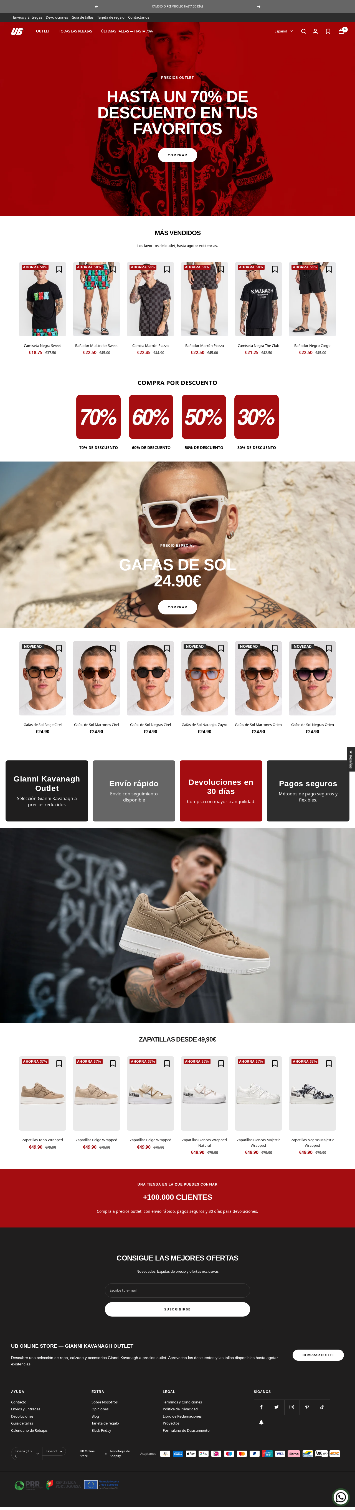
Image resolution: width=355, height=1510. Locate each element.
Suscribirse (177, 1309)
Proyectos (171, 1423)
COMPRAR (177, 155)
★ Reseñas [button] (350, 759)
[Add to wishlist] (59, 269)
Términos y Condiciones (182, 1402)
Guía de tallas (82, 17)
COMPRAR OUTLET (318, 1355)
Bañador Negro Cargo (312, 345)
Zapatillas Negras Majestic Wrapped (312, 1142)
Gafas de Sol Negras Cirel (150, 724)
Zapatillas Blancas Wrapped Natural (204, 1142)
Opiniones (100, 1408)
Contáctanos (138, 17)
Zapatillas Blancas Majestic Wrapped (258, 1142)
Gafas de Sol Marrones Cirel (96, 724)
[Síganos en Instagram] (292, 1407)
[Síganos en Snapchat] (261, 1422)
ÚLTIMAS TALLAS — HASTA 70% (127, 31)
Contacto (18, 1402)
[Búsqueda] (303, 31)
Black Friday (101, 1430)
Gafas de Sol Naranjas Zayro (204, 724)
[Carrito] (341, 31)
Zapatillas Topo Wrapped (42, 1139)
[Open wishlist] (328, 31)
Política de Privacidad (180, 1408)
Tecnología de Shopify (120, 1453)
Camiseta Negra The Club (258, 345)
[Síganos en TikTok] (322, 1407)
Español (281, 31)
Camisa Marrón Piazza (150, 345)
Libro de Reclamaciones (182, 1416)
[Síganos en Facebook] (261, 1407)
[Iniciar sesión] (315, 31)
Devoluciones (57, 17)
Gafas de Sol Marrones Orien (258, 724)
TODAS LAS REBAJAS (75, 31)
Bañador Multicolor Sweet (96, 345)
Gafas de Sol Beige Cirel (43, 724)
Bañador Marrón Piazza (204, 345)
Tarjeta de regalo (111, 17)
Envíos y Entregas (27, 17)
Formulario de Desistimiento (186, 1430)
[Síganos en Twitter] (276, 1407)
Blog (95, 1416)
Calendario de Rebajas (29, 1430)
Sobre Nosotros (105, 1402)
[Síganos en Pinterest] (307, 1407)
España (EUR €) (23, 1453)
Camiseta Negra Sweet (42, 345)
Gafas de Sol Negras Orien (312, 724)
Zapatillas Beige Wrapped (96, 1139)
